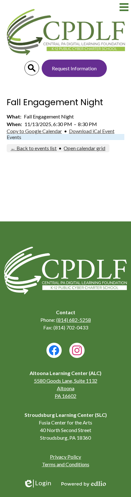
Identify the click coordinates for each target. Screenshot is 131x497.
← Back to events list (33, 148)
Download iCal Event (91, 131)
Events (14, 137)
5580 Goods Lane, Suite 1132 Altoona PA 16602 (65, 388)
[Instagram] (77, 350)
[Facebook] (54, 350)
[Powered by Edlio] (83, 484)
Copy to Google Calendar (34, 131)
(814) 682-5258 (73, 320)
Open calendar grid (84, 148)
